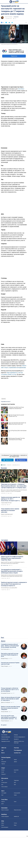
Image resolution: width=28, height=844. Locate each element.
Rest (2, 637)
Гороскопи (4, 398)
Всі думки (3, 725)
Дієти (2, 803)
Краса (2, 825)
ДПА (15, 782)
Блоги (2, 752)
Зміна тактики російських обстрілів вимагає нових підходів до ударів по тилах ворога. (10, 699)
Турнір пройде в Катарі (6, 502)
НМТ (15, 784)
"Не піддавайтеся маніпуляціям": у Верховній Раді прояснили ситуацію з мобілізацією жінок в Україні (12, 571)
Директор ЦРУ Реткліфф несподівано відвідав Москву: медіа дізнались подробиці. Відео (12, 558)
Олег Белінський (5, 649)
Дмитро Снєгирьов (5, 702)
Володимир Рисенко (6, 693)
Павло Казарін (4, 666)
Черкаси (3, 763)
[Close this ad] (27, 836)
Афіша (2, 823)
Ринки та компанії (5, 809)
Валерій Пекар (4, 658)
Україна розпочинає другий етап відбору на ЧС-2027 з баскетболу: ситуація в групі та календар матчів (10, 499)
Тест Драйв (3, 792)
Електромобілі (17, 792)
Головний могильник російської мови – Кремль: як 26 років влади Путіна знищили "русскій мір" (10, 646)
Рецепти (3, 801)
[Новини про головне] (3, 465)
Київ (2, 759)
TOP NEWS (4, 540)
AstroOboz (21, 89)
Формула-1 (3, 774)
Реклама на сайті (4, 739)
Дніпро (15, 761)
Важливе (4, 468)
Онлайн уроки (4, 782)
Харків (15, 759)
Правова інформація (5, 736)
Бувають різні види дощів (7, 514)
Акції (2, 795)
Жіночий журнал (4, 827)
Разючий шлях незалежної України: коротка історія (10, 663)
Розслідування (18, 750)
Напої (15, 801)
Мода (15, 825)
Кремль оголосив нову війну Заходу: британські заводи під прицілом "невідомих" (10, 708)
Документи (16, 739)
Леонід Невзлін (4, 711)
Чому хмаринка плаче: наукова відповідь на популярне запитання (10, 510)
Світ (2, 750)
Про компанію (4, 734)
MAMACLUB (16, 816)
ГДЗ (2, 780)
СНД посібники (4, 786)
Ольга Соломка (8, 16)
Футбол (2, 769)
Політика (16, 747)
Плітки (15, 823)
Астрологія (16, 16)
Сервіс (15, 795)
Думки (3, 641)
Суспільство (17, 752)
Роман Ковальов (5, 720)
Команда (16, 734)
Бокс (15, 772)
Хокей (2, 772)
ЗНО (2, 784)
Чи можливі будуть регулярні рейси (9, 587)
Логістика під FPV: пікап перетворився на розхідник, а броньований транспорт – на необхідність (9, 717)
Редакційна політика (5, 401)
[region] (14, 75)
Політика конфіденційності (19, 736)
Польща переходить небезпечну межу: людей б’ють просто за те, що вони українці (10, 690)
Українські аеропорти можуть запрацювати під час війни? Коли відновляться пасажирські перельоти (14, 584)
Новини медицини (5, 816)
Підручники (16, 780)
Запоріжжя (3, 761)
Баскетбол (16, 769)
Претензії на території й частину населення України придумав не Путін (9, 655)
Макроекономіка (17, 809)
